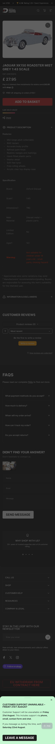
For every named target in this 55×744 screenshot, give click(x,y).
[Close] (51, 700)
